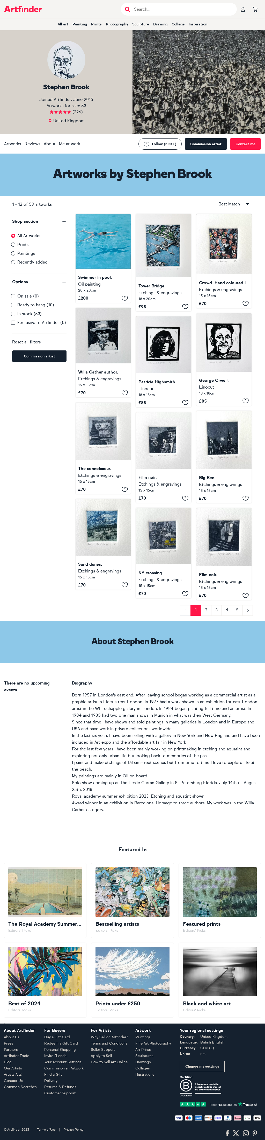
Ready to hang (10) (35, 304)
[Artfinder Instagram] (246, 1133)
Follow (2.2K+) (164, 144)
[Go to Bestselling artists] (132, 900)
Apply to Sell (101, 1056)
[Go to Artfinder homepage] (23, 9)
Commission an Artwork (64, 1068)
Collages (142, 1068)
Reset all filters (26, 342)
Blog (8, 1062)
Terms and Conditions (109, 1043)
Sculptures (144, 1056)
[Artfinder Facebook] (227, 1133)
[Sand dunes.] (103, 544)
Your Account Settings (63, 1062)
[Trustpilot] (218, 1103)
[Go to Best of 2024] (45, 980)
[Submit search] (127, 9)
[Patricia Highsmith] (163, 361)
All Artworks (28, 235)
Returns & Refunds (60, 1087)
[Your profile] (243, 9)
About (49, 143)
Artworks (12, 143)
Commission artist (206, 144)
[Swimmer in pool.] (103, 258)
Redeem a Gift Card (61, 1043)
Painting (79, 24)
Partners (11, 1049)
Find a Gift (53, 1074)
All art (63, 24)
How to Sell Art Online (109, 1062)
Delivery (50, 1081)
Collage (178, 24)
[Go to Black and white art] (220, 980)
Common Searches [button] (20, 1087)
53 (83, 105)
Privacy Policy (73, 1129)
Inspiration (198, 24)
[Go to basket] (255, 9)
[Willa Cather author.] (103, 352)
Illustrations (144, 1074)
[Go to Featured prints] (220, 900)
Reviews (32, 143)
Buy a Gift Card (57, 1037)
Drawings (143, 1062)
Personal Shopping (60, 1049)
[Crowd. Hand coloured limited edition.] (224, 261)
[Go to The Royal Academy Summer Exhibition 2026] (45, 900)
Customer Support (60, 1093)
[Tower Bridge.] (163, 262)
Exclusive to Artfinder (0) (41, 322)
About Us (11, 1037)
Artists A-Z (13, 1074)
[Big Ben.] (224, 457)
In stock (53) (29, 313)
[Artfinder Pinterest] (255, 1133)
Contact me (245, 144)
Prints (96, 24)
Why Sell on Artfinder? (109, 1037)
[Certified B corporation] (200, 1085)
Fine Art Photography (153, 1043)
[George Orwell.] (224, 359)
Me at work (69, 143)
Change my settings (202, 1066)
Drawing (160, 24)
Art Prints (143, 1049)
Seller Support (103, 1049)
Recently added (32, 262)
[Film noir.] (163, 457)
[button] (39, 221)
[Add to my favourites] (124, 298)
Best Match (229, 204)
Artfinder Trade (16, 1056)
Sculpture (140, 24)
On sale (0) (28, 296)
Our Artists (13, 1068)
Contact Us (13, 1081)
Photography (117, 24)
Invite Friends (55, 1056)
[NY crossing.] (163, 553)
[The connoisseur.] (103, 448)
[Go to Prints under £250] (132, 980)
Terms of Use (46, 1129)
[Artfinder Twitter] (236, 1133)
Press (8, 1043)
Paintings (26, 253)
